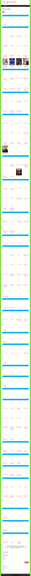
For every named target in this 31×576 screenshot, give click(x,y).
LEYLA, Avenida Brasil (5, 308)
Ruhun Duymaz (5, 397)
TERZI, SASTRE (12, 450)
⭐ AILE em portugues (12, 542)
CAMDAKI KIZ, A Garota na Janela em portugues (12, 112)
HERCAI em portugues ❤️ (19, 221)
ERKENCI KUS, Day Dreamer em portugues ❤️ (5, 177)
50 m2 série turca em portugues (5, 24)
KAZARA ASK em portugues (12, 285)
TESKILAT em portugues (26, 451)
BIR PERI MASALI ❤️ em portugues (12, 89)
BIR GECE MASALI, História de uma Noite (12, 79)
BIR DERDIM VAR (19, 78)
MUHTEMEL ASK (5, 319)
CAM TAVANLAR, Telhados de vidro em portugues (19, 112)
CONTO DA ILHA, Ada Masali (5, 111)
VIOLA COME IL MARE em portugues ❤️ (12, 475)
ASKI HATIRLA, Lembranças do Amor (19, 36)
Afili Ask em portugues (19, 55)
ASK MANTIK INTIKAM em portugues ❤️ (5, 67)
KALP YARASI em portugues (19, 285)
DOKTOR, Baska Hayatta (26, 123)
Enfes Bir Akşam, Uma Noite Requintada (12, 165)
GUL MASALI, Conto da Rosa (26, 198)
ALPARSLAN (19, 45)
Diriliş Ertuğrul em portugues (5, 153)
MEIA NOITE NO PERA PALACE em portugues (19, 320)
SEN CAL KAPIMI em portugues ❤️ (5, 427)
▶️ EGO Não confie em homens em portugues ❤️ (5, 530)
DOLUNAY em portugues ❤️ (26, 143)
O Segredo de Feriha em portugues (26, 353)
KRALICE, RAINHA (5, 274)
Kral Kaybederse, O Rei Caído (12, 255)
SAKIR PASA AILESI (25, 408)
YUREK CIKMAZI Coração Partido (19, 496)
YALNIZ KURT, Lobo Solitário (26, 496)
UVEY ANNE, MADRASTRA (19, 463)
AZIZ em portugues (25, 45)
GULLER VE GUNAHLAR (5, 189)
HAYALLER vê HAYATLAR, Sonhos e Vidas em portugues (5, 231)
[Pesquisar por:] (15, 562)
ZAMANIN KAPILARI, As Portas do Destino (5, 518)
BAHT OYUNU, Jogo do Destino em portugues (26, 89)
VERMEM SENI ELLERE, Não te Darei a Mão (19, 475)
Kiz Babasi (5, 254)
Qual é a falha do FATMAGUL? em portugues (5, 386)
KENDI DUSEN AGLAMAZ (26, 265)
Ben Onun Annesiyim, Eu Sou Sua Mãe (5, 79)
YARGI (5, 506)
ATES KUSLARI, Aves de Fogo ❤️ (5, 46)
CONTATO (4, 565)
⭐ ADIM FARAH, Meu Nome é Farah (5, 542)
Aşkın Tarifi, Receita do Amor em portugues (25, 56)
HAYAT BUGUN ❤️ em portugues (25, 221)
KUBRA (5, 264)
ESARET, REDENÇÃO (19, 164)
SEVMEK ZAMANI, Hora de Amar (19, 427)
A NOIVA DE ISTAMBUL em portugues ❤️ (26, 67)
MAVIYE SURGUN (12, 319)
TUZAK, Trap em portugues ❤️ (19, 451)
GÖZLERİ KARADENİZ (12, 189)
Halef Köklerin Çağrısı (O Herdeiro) (5, 221)
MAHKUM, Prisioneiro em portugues (26, 320)
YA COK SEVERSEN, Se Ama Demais (5, 496)
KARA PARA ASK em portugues (26, 285)
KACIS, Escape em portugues (18, 274)
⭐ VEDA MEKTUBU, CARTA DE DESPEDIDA (19, 543)
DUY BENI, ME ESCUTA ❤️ (12, 143)
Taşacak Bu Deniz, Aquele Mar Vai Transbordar (5, 451)
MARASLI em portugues (5, 330)
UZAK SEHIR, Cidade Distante (5, 463)
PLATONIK (5, 374)
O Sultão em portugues (5, 363)
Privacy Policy (4, 566)
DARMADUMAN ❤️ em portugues (26, 133)
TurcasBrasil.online (9, 2)
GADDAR (26, 188)
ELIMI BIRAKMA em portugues (12, 176)
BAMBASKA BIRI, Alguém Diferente (25, 78)
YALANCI (12, 506)
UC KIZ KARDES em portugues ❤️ (12, 463)
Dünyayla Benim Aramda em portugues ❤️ (5, 143)
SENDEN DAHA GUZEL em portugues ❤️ (26, 428)
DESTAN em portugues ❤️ (19, 143)
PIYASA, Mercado (12, 374)
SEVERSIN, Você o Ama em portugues (5, 439)
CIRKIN (4, 559)
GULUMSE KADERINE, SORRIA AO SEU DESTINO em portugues (12, 209)
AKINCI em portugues (12, 66)
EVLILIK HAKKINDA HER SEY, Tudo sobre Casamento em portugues (26, 165)
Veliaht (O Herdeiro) (5, 474)
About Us (4, 569)
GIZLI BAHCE (19, 188)
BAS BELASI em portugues (19, 89)
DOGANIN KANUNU (5, 555)
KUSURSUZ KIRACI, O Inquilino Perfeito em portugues (12, 275)
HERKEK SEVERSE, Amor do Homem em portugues (12, 231)
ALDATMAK (12, 45)
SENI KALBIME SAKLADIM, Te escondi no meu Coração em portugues (12, 428)
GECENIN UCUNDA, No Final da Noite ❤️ (19, 198)
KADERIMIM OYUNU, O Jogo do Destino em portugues (5, 285)
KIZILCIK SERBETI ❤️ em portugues (25, 255)
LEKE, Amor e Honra (12, 307)
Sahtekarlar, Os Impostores (19, 408)
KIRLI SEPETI (19, 264)
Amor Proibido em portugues (19, 66)
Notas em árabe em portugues (5, 341)
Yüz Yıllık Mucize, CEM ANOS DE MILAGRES (12, 497)
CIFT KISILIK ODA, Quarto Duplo (19, 101)
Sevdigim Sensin (5, 408)
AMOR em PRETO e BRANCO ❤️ (12, 55)
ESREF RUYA (5, 164)
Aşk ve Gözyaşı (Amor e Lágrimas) (12, 36)
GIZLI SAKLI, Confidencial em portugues (5, 209)
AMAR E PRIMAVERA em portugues (5, 56)
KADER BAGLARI (12, 264)
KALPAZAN (19, 254)
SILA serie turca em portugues (12, 439)
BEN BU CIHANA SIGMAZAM (5, 89)
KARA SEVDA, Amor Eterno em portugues (5, 296)
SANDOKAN (12, 408)
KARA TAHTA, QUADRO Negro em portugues (26, 275)
